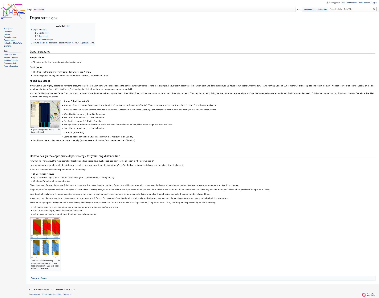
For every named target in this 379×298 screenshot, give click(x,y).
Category (35, 278)
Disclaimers (67, 294)
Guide (44, 278)
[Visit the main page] (13, 12)
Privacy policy (34, 294)
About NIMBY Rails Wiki (51, 294)
